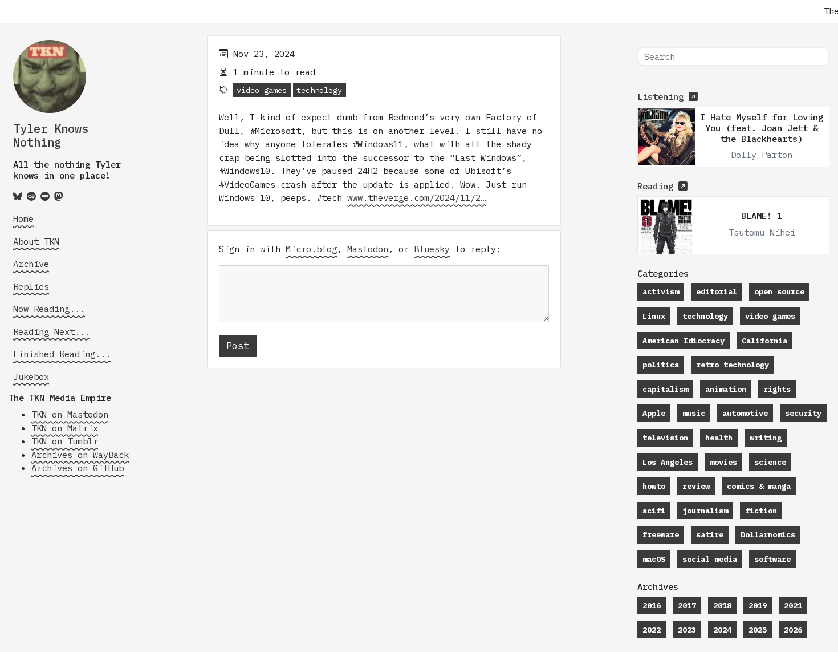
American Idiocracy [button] (683, 340)
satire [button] (709, 534)
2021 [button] (793, 605)
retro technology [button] (732, 364)
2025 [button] (757, 630)
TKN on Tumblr (64, 441)
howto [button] (653, 486)
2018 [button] (722, 605)
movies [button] (723, 462)
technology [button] (319, 90)
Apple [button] (653, 413)
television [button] (665, 437)
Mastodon (367, 248)
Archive (31, 263)
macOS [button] (653, 559)
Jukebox (31, 376)
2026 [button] (793, 630)
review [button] (696, 486)
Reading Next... (51, 331)
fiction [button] (761, 510)
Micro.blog (311, 248)
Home (23, 218)
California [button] (764, 340)
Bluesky (432, 248)
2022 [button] (651, 630)
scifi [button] (653, 510)
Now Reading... (49, 308)
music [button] (693, 413)
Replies (31, 286)
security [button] (803, 413)
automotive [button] (745, 413)
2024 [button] (722, 630)
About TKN (36, 241)
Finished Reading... (62, 353)
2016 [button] (651, 605)
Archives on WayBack (80, 454)
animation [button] (725, 389)
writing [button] (766, 437)
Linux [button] (653, 316)
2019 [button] (757, 605)
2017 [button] (687, 605)
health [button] (719, 437)
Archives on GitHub (77, 467)
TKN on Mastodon (69, 414)
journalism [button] (705, 510)
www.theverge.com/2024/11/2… (416, 197)
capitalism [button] (665, 389)
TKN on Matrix (64, 428)
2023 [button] (687, 630)
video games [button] (262, 90)
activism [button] (660, 291)
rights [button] (777, 389)
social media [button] (709, 559)
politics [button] (660, 364)
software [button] (772, 559)
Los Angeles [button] (667, 462)
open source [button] (779, 291)
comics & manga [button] (759, 486)
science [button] (770, 462)
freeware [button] (660, 534)
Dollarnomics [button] (768, 534)
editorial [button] (716, 291)
